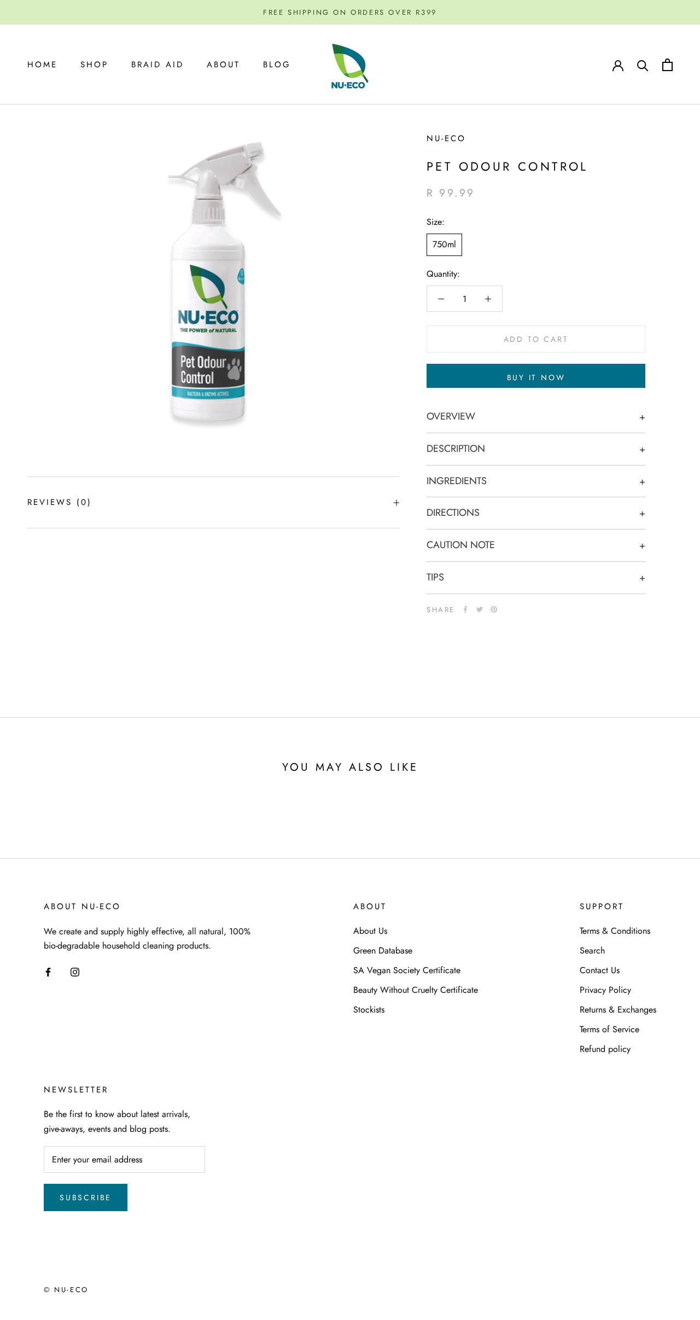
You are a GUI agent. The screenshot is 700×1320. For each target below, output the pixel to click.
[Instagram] (75, 971)
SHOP (94, 65)
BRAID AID (157, 65)
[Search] (643, 65)
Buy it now (536, 377)
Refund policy (605, 1049)
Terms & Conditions (615, 930)
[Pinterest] (494, 609)
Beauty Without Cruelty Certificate (415, 990)
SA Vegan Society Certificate (406, 970)
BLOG (277, 65)
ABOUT (223, 65)
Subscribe (86, 1197)
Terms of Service (609, 1029)
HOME (42, 65)
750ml (444, 244)
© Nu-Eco (66, 1289)
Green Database (382, 950)
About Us (370, 930)
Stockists (368, 1009)
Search (592, 950)
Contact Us (600, 970)
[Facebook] (465, 609)
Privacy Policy (605, 990)
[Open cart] (667, 65)
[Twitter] (479, 609)
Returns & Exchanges (618, 1009)
